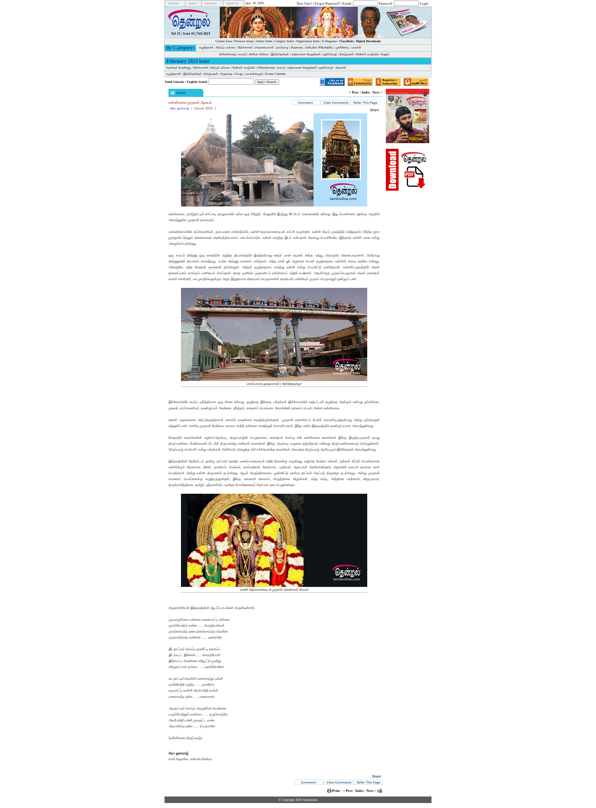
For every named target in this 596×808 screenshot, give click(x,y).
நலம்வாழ (282, 47)
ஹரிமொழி (330, 54)
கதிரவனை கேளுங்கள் (306, 54)
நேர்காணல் (245, 47)
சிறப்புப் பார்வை (226, 47)
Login (424, 3)
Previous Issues (244, 41)
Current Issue (223, 41)
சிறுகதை (297, 47)
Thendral (173, 3)
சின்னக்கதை (227, 54)
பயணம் (356, 47)
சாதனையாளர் (264, 47)
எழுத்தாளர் (206, 47)
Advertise (210, 3)
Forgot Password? (327, 3)
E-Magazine (329, 41)
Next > (377, 92)
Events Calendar (275, 73)
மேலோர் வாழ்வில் (367, 54)
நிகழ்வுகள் (347, 54)
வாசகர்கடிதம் (254, 73)
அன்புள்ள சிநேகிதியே (319, 47)
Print (336, 790)
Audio (192, 3)
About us (232, 3)
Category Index (284, 41)
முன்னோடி (342, 47)
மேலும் (385, 54)
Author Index (264, 41)
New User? (304, 3)
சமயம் (242, 54)
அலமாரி (341, 67)
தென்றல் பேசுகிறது (178, 67)
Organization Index (308, 41)
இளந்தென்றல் (280, 54)
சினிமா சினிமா (259, 54)
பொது (239, 73)
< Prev (354, 92)
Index (366, 92)
